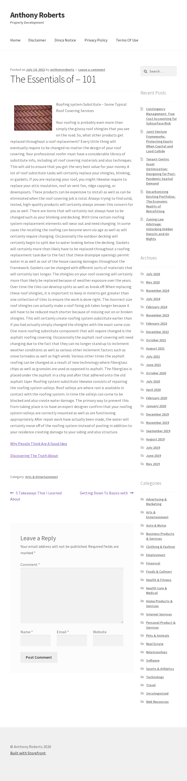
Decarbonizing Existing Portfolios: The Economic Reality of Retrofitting (161, 201)
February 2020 (156, 398)
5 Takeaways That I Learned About (36, 496)
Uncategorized (157, 693)
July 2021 (153, 356)
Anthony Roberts (37, 15)
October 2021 (156, 340)
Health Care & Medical (156, 590)
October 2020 (156, 373)
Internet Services (159, 614)
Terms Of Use (127, 40)
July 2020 (153, 381)
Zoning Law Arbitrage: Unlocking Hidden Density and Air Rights (159, 229)
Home (15, 40)
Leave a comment (91, 69)
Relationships (156, 652)
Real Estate (154, 644)
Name (26, 631)
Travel (151, 685)
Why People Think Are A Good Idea (38, 443)
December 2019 (157, 414)
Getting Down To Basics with (104, 493)
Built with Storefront (28, 752)
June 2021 (153, 365)
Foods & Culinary (159, 571)
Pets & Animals (157, 635)
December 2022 (157, 332)
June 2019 (153, 455)
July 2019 (153, 447)
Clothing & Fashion (160, 546)
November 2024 (157, 290)
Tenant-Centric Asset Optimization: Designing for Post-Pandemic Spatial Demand (161, 171)
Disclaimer (37, 40)
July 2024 (153, 299)
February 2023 (156, 323)
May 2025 (153, 282)
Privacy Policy (95, 40)
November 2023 (157, 315)
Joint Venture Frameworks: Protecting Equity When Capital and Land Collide (159, 141)
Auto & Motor (156, 525)
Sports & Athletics (160, 668)
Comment (30, 564)
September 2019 (158, 431)
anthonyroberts (62, 69)
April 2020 (153, 389)
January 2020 (156, 406)
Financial (153, 563)
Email (63, 631)
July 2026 (153, 274)
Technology (155, 677)
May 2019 (153, 464)
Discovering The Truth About (34, 455)
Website (100, 631)
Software (152, 660)
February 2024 (156, 307)
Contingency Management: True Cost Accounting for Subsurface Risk (161, 116)
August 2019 (155, 439)
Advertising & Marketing (156, 501)
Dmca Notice (65, 40)
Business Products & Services (160, 536)
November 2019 (157, 422)
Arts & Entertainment (41, 477)
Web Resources (157, 701)
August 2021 (155, 348)
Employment (155, 555)
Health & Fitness (158, 580)
